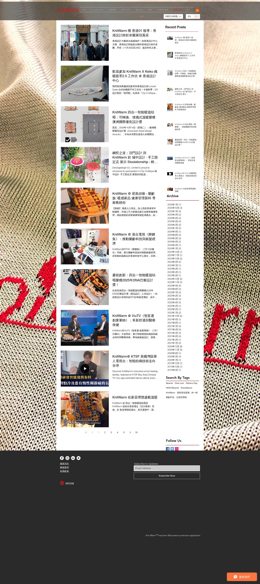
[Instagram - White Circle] (67, 458)
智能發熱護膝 (183, 392)
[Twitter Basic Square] (172, 449)
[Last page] (136, 432)
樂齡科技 (170, 397)
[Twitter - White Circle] (78, 458)
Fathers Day (191, 383)
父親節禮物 (181, 397)
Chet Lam (179, 383)
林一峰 (194, 392)
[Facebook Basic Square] (167, 449)
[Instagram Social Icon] (176, 449)
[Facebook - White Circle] (62, 458)
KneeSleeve (186, 388)
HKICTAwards (172, 388)
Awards (169, 383)
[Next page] (130, 432)
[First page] (86, 432)
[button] (197, 9)
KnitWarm (170, 392)
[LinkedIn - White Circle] (73, 458)
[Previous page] (92, 432)
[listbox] (173, 16)
